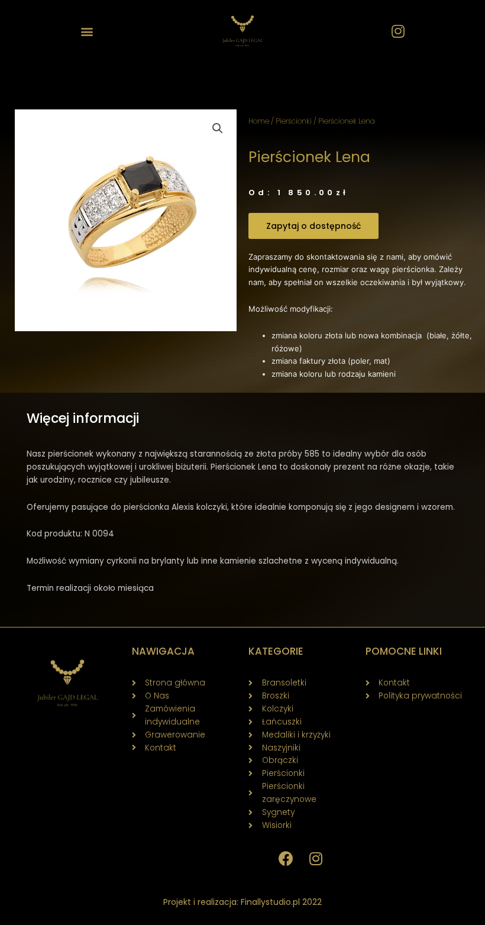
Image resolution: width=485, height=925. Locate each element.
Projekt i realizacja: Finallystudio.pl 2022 (242, 902)
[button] (86, 31)
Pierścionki (294, 121)
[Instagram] (398, 31)
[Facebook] (286, 859)
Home (258, 121)
